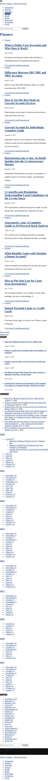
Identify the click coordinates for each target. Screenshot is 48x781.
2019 (2, 619)
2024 (2, 501)
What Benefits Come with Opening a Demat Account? (25, 255)
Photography (11, 730)
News (8, 726)
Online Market (11, 728)
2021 (2, 591)
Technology (9, 22)
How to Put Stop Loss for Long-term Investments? (23, 282)
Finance (7, 14)
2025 (2, 471)
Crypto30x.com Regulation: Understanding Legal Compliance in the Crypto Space (26, 195)
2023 (2, 529)
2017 (2, 662)
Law (8, 724)
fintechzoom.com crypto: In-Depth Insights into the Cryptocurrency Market (25, 161)
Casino (8, 705)
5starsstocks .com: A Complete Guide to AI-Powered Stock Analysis (26, 224)
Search (25, 28)
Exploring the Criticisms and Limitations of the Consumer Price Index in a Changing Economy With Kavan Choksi (26, 416)
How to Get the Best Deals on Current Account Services (22, 101)
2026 (2, 434)
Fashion (9, 712)
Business (8, 10)
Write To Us (9, 749)
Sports (8, 737)
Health (7, 16)
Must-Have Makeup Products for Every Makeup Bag (23, 342)
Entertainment (11, 709)
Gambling (10, 718)
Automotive (9, 8)
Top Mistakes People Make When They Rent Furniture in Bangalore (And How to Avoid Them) (26, 412)
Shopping (9, 735)
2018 (2, 638)
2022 (2, 561)
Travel (7, 24)
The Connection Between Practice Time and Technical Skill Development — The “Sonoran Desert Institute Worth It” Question (25, 424)
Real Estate (9, 20)
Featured (9, 714)
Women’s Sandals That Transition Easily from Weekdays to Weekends (26, 446)
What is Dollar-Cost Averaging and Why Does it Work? (25, 47)
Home (7, 18)
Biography (10, 701)
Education (8, 12)
